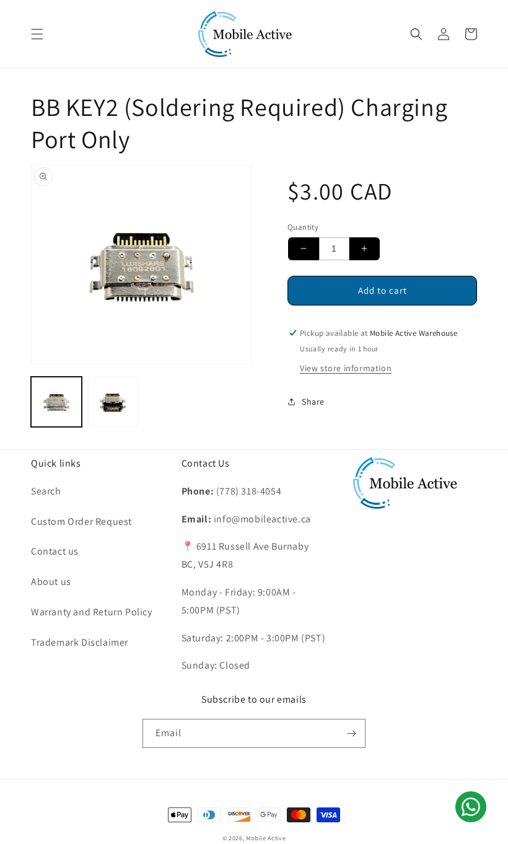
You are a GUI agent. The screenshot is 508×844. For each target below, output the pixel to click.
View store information (346, 368)
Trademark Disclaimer (79, 642)
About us (51, 581)
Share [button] (313, 401)
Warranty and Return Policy (91, 611)
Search (46, 491)
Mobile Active (266, 838)
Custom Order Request (81, 521)
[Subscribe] (351, 733)
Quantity (302, 227)
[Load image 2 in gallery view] (113, 402)
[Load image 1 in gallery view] (56, 402)
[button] (37, 34)
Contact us (55, 551)
